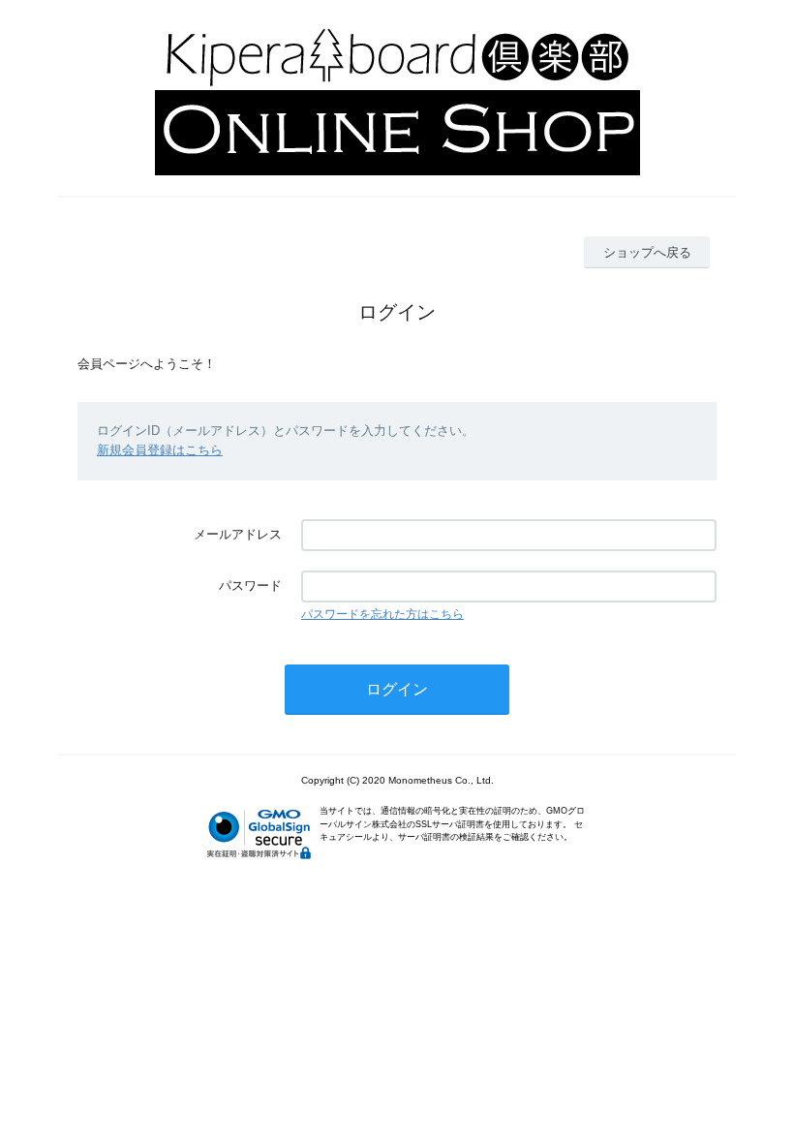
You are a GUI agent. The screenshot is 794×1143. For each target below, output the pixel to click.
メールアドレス (238, 534)
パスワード (250, 585)
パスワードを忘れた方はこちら (382, 614)
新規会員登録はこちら (160, 450)
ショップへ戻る (647, 252)
